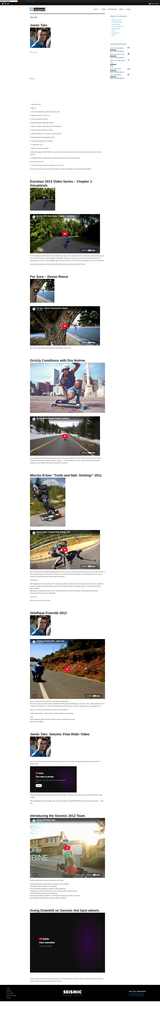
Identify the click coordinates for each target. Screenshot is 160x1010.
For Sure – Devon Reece (49, 276)
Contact (8, 988)
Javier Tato (38, 25)
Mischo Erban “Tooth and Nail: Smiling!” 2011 (66, 475)
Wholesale (8, 990)
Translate (31, 1)
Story (128, 9)
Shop (95, 9)
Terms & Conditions (11, 995)
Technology (112, 9)
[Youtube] (8, 3)
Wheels (113, 35)
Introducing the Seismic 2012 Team (57, 816)
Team (103, 9)
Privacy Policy (9, 993)
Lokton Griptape (116, 24)
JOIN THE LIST (136, 995)
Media (121, 9)
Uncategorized (115, 33)
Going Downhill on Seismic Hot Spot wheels (64, 910)
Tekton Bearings (116, 28)
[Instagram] (5, 3)
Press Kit (8, 997)
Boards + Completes (117, 20)
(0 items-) (155, 3)
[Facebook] (2, 3)
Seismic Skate (69, 995)
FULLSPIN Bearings (117, 22)
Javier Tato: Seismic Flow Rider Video (59, 734)
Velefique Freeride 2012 (48, 613)
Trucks (113, 30)
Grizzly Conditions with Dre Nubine (57, 360)
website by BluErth (78, 995)
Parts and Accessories (117, 26)
